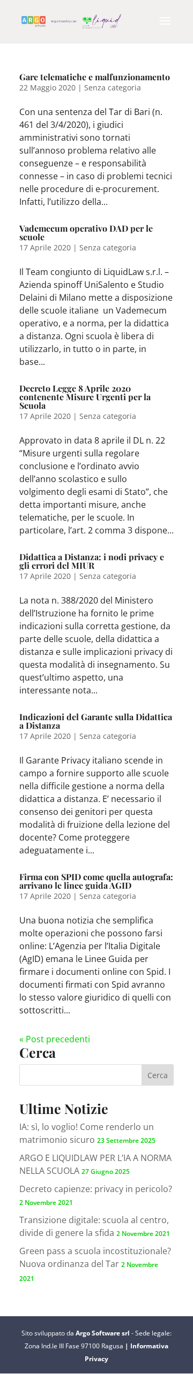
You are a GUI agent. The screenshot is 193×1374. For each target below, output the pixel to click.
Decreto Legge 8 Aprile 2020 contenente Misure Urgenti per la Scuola (85, 397)
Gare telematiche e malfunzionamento (94, 76)
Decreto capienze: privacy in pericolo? (95, 1189)
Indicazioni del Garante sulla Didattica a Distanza (95, 721)
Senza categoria (112, 87)
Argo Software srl (103, 1333)
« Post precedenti (54, 1039)
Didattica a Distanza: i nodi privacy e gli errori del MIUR (91, 561)
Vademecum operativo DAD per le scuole (86, 232)
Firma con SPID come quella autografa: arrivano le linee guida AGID (96, 881)
